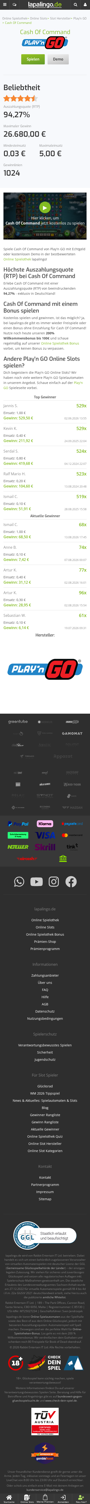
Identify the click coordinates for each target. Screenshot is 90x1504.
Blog (45, 1107)
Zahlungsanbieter (45, 975)
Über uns (45, 982)
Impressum (45, 1192)
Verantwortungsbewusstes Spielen (45, 1045)
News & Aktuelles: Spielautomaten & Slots (45, 1100)
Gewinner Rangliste (45, 1115)
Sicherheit (45, 1052)
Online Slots (45, 927)
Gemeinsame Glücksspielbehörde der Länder (36, 1268)
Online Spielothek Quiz (45, 1136)
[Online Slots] (45, 42)
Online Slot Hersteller (45, 1143)
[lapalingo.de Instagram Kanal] (54, 881)
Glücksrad (45, 1086)
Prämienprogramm (45, 949)
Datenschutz (45, 1011)
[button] (5, 5)
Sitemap (45, 1199)
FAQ (45, 990)
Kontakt (45, 1177)
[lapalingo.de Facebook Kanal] (71, 881)
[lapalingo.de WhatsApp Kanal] (19, 881)
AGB (45, 1004)
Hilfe (45, 997)
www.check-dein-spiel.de (61, 1401)
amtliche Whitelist (54, 1297)
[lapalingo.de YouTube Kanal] (36, 881)
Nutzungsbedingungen (45, 1018)
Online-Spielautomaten (45, 1317)
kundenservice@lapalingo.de (45, 1490)
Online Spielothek (17, 259)
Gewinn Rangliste (45, 1122)
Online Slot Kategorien (45, 1151)
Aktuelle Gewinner (45, 1129)
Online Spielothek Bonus (60, 343)
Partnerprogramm (45, 1184)
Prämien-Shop (45, 941)
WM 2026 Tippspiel (45, 1093)
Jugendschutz (45, 1059)
